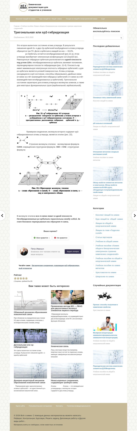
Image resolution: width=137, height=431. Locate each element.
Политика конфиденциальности (78, 406)
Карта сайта (20, 406)
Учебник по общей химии (107, 241)
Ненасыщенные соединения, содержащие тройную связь (64, 381)
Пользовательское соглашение (40, 406)
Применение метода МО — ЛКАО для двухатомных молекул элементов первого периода (66, 308)
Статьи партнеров (104, 237)
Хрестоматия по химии (106, 272)
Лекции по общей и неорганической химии (81, 19)
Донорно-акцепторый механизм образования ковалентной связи (29, 381)
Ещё (103, 19)
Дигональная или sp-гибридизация (24, 346)
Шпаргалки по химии (105, 277)
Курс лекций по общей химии (50, 19)
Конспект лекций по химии (25, 19)
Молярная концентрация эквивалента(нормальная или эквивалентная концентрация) (105, 335)
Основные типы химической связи (107, 97)
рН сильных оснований (102, 123)
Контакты (59, 406)
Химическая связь (60, 346)
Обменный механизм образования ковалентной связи (30, 313)
